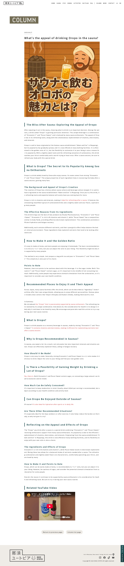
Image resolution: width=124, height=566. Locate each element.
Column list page (74, 532)
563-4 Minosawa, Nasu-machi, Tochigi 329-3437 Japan (98, 554)
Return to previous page (52, 532)
